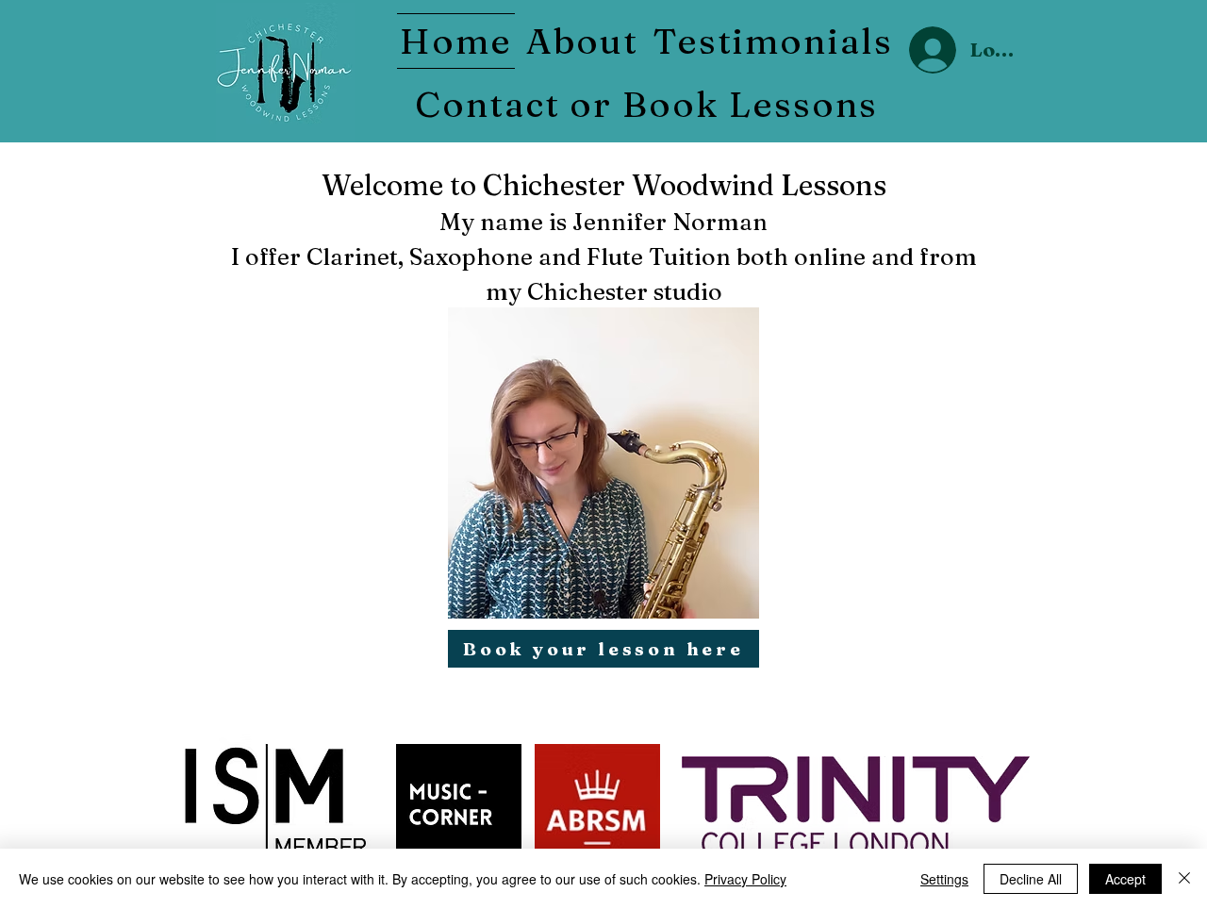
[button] (581, 41)
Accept (1125, 878)
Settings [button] (944, 878)
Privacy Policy (745, 878)
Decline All (1031, 878)
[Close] (1184, 879)
